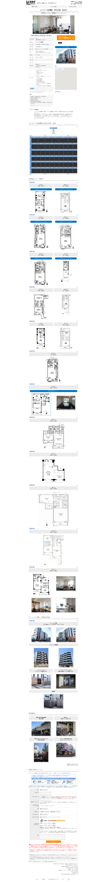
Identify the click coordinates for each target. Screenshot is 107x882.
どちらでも (52, 805)
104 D (47, 167)
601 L (35, 137)
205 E (52, 161)
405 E (52, 149)
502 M (41, 143)
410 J (75, 149)
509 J (75, 143)
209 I (70, 161)
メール (42, 805)
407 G (61, 149)
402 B (38, 149)
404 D (47, 149)
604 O (55, 137)
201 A (34, 161)
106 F (56, 167)
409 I (70, 149)
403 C (43, 149)
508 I (70, 143)
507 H (66, 143)
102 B (38, 167)
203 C (43, 161)
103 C (43, 167)
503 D (47, 143)
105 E (52, 167)
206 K (56, 161)
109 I (70, 167)
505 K (56, 143)
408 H (66, 149)
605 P (63, 137)
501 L (35, 143)
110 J (75, 167)
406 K (56, 149)
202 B (38, 161)
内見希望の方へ (73, 858)
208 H (66, 161)
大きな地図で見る (57, 91)
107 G (61, 167)
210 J (75, 161)
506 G (61, 143)
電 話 (46, 805)
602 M (41, 137)
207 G (61, 161)
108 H (66, 167)
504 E (52, 143)
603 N (48, 137)
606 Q (72, 137)
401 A (34, 149)
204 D (47, 161)
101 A (34, 167)
